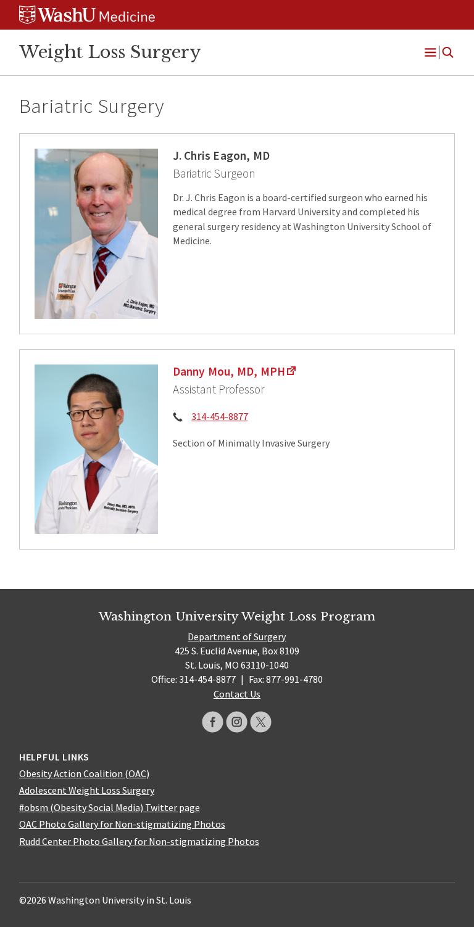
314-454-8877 (219, 416)
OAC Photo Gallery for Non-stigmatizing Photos (122, 824)
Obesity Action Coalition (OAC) (84, 773)
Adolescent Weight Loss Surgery (86, 790)
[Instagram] (236, 722)
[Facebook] (212, 722)
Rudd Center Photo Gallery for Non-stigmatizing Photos (139, 841)
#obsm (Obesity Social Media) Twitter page (109, 807)
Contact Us (237, 694)
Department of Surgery (237, 636)
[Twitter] (261, 722)
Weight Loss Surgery (110, 51)
